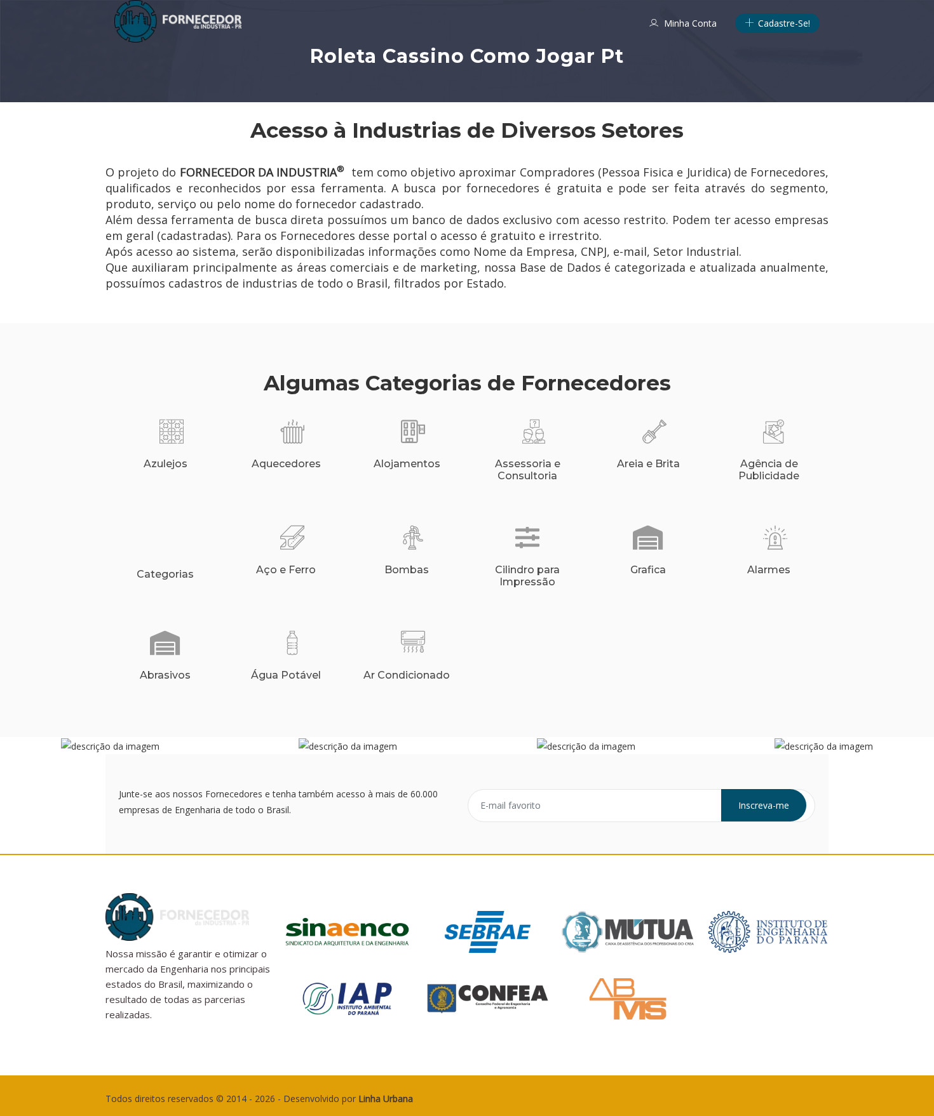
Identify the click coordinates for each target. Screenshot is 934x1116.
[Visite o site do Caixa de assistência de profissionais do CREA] (628, 930)
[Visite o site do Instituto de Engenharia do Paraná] (767, 930)
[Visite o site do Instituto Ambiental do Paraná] (347, 998)
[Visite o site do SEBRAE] (487, 930)
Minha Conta (689, 23)
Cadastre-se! (782, 23)
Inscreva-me (763, 805)
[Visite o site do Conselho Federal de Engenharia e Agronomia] (487, 998)
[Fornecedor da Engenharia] (177, 21)
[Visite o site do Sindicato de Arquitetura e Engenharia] (347, 930)
